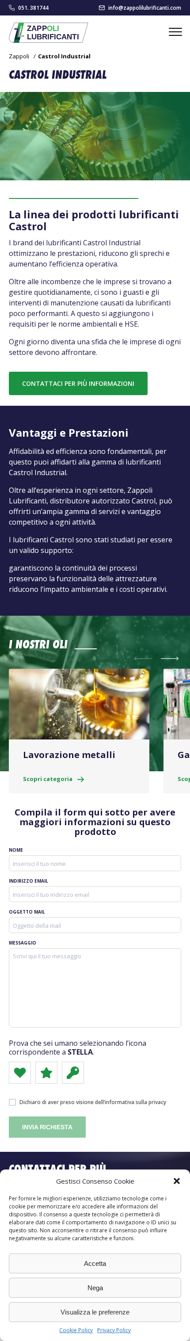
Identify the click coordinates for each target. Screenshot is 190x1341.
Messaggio (22, 942)
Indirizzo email (28, 881)
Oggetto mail (27, 911)
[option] (79, 731)
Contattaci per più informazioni (78, 383)
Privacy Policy (114, 1330)
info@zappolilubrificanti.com (144, 8)
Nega (95, 1287)
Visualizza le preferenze (95, 1312)
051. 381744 (33, 8)
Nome (16, 850)
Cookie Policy (76, 1330)
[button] (176, 1181)
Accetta (95, 1263)
